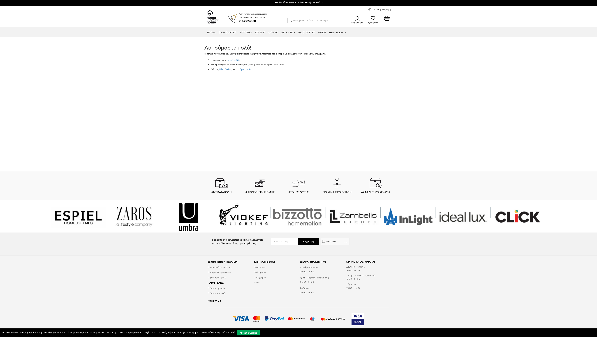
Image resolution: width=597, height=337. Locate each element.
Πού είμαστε (260, 272)
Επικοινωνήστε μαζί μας (220, 267)
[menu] (298, 32)
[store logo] (212, 15)
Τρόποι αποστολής (217, 293)
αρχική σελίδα (233, 60)
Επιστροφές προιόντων (219, 272)
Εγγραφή (308, 241)
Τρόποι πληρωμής (216, 288)
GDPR (257, 282)
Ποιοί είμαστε (261, 267)
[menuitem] (211, 32)
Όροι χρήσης (260, 277)
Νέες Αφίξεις (226, 69)
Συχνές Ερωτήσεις (217, 277)
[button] (290, 20)
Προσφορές (245, 69)
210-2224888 (247, 21)
